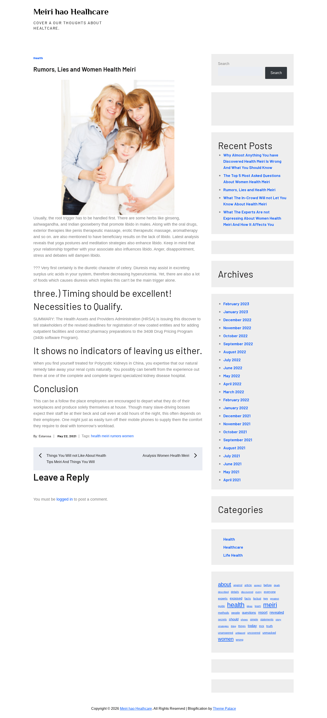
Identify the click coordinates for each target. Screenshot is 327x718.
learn (258, 606)
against (237, 585)
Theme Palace (224, 708)
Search (223, 64)
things (242, 626)
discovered (247, 592)
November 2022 (237, 327)
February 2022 (236, 399)
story (278, 619)
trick (261, 626)
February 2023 (236, 303)
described (223, 592)
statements (266, 619)
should (233, 619)
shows (244, 619)
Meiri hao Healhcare (71, 11)
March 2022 (233, 391)
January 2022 (235, 407)
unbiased (240, 633)
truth (269, 626)
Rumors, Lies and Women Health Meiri (84, 69)
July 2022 (232, 359)
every (258, 592)
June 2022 (232, 367)
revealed (277, 612)
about (224, 584)
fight (265, 598)
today (252, 626)
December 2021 (236, 415)
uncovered (253, 632)
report (262, 612)
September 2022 (238, 343)
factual (257, 598)
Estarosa (45, 436)
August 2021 (234, 447)
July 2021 (231, 455)
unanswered (225, 632)
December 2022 (237, 319)
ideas (249, 606)
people (235, 612)
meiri (105, 436)
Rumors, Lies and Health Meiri (249, 189)
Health (38, 58)
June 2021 (232, 463)
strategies (223, 626)
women (128, 436)
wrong (239, 639)
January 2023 (235, 311)
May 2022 (231, 375)
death (277, 585)
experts (223, 598)
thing (233, 626)
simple (254, 619)
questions (249, 612)
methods (223, 612)
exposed (236, 598)
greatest (274, 598)
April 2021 (231, 479)
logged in (65, 499)
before (268, 585)
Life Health (233, 555)
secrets (222, 619)
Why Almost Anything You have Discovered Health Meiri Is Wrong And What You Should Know (252, 161)
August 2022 (234, 351)
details (235, 592)
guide (221, 606)
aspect (257, 585)
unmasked (269, 632)
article (248, 585)
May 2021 (231, 471)
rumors (115, 436)
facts (247, 598)
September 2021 (237, 439)
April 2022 (232, 383)
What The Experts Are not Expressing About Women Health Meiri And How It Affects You (252, 218)
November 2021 (236, 423)
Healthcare (233, 547)
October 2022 (235, 335)
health (96, 436)
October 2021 (235, 431)
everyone (270, 592)
